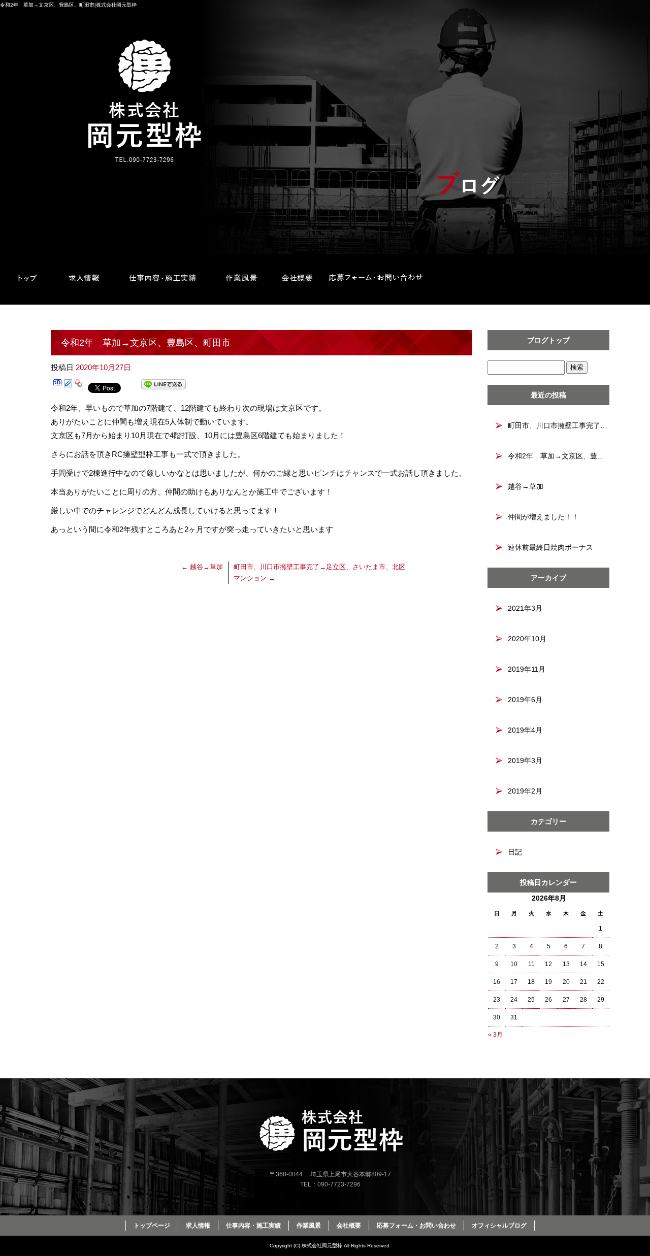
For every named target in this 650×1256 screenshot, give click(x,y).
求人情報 (84, 279)
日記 (515, 852)
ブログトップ (548, 340)
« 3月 (495, 1034)
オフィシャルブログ (499, 1225)
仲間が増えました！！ (543, 517)
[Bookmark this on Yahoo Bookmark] (79, 386)
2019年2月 (525, 791)
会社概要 (297, 279)
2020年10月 (527, 639)
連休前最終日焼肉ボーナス (550, 547)
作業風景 (241, 279)
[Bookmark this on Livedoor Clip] (68, 386)
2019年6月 (525, 700)
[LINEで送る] (163, 386)
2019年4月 (525, 730)
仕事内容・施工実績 (162, 279)
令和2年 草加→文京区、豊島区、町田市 (558, 456)
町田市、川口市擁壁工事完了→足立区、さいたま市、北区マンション (558, 425)
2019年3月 (525, 760)
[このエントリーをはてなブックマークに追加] (57, 386)
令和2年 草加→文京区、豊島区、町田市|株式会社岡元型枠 (68, 5)
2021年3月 (525, 608)
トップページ (28, 279)
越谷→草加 (202, 567)
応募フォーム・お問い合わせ (376, 279)
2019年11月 (526, 669)
